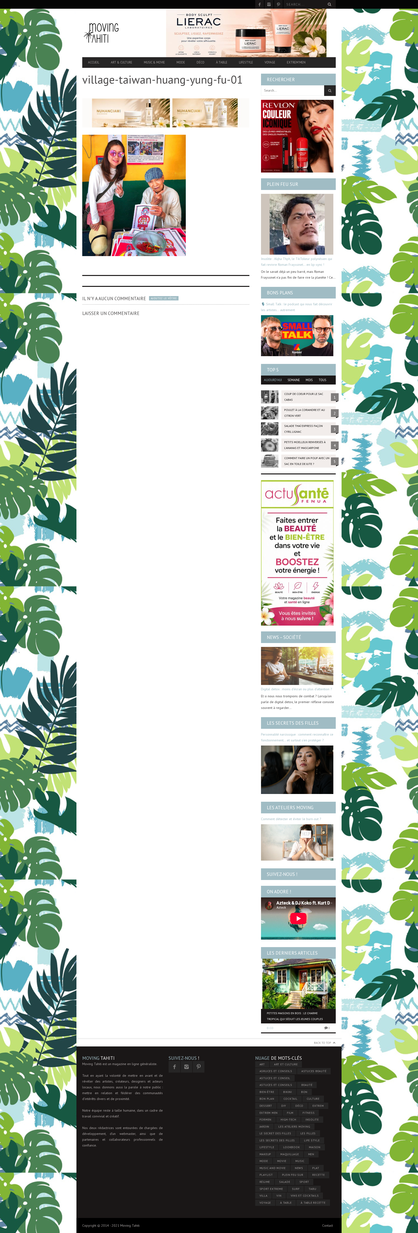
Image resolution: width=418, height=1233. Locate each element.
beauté (307, 1085)
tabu (312, 1189)
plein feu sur (292, 1175)
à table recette (313, 1202)
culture (313, 1098)
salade (284, 1182)
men (311, 1154)
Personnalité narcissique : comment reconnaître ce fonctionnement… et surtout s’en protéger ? (297, 737)
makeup (265, 1154)
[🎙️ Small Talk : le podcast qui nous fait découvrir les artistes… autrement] (297, 335)
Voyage (270, 62)
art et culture (286, 1064)
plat (315, 1168)
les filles (308, 1133)
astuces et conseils (276, 1085)
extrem (318, 1105)
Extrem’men (296, 62)
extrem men (269, 1113)
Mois (309, 380)
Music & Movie (154, 62)
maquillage (289, 1154)
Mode (181, 62)
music (300, 1161)
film (290, 1113)
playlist (266, 1175)
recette (318, 1175)
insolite (312, 1119)
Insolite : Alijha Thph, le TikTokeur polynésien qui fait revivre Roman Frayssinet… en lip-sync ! (296, 262)
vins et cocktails (305, 1195)
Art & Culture (121, 62)
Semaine (294, 380)
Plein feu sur (282, 184)
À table (221, 62)
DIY (283, 1105)
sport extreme (271, 1189)
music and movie (273, 1168)
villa (264, 1195)
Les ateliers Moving (290, 807)
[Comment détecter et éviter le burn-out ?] (297, 842)
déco (299, 1105)
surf (295, 1189)
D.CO (270, 1028)
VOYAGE (265, 1202)
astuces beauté (314, 1071)
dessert (266, 1105)
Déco (200, 62)
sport (304, 1182)
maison (315, 1147)
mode (264, 1161)
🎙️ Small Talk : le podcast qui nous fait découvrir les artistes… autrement (296, 307)
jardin (264, 1126)
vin (278, 1195)
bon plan (267, 1098)
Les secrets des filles (293, 723)
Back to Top (322, 1043)
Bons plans (280, 293)
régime (265, 1182)
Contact (327, 1225)
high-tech (288, 1119)
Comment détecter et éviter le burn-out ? (291, 819)
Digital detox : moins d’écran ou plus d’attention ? (296, 689)
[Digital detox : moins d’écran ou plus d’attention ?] (297, 666)
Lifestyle (246, 62)
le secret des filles (275, 1133)
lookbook (291, 1147)
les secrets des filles (277, 1140)
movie (281, 1161)
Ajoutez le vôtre (164, 298)
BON (304, 1092)
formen (266, 1119)
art (262, 1064)
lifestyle (267, 1147)
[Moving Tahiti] (120, 33)
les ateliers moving (294, 1126)
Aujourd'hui (273, 380)
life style (312, 1140)
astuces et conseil (275, 1078)
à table (285, 1202)
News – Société (284, 637)
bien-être (267, 1092)
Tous (322, 380)
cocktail (291, 1098)
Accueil (93, 62)
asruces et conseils (276, 1071)
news (299, 1168)
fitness (308, 1113)
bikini (287, 1092)
